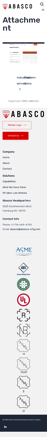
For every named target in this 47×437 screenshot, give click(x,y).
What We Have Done (14, 187)
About (6, 163)
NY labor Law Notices (15, 192)
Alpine (38, 420)
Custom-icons (27, 78)
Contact (7, 168)
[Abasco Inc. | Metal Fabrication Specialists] (17, 7)
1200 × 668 (27, 101)
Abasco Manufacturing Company (21, 420)
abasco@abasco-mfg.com (25, 229)
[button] (23, 53)
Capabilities (9, 181)
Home (6, 157)
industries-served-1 (20, 78)
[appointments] (23, 64)
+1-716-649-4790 (21, 224)
